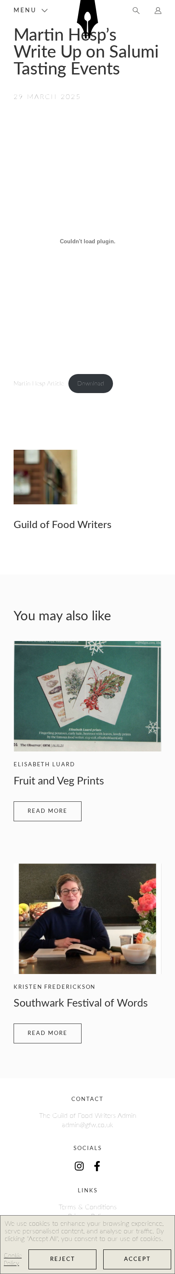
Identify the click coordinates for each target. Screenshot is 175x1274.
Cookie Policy (13, 1259)
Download (90, 383)
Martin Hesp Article (39, 383)
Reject (62, 1259)
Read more (48, 811)
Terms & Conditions (88, 1207)
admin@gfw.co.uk (87, 1125)
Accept (137, 1259)
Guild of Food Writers (62, 525)
